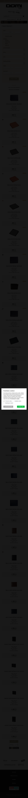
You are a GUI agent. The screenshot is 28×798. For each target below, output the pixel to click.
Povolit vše (20, 406)
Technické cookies (8, 401)
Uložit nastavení (8, 406)
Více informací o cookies (14, 398)
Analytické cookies (18, 401)
